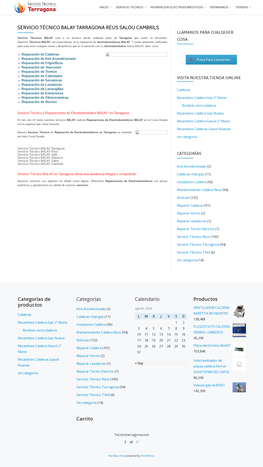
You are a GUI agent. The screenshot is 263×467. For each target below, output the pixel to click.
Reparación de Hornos (39, 102)
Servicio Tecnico (129, 7)
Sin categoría (187, 260)
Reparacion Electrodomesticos (177, 7)
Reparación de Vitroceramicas (45, 97)
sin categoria (187, 136)
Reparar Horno (188, 213)
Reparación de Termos (39, 71)
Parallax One (116, 456)
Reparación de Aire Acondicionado (49, 58)
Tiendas (241, 7)
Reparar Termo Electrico (196, 229)
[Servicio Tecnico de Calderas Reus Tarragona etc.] (36, 7)
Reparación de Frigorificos (42, 63)
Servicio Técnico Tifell (193, 252)
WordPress (148, 456)
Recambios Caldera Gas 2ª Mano (201, 97)
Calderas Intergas (190, 174)
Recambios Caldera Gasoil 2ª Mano (203, 121)
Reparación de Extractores (42, 93)
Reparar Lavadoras (191, 221)
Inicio (104, 7)
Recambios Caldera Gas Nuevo (200, 113)
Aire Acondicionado (191, 166)
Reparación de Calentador (42, 76)
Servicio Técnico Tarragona (198, 244)
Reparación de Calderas (40, 54)
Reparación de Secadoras (42, 80)
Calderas (183, 90)
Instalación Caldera (191, 182)
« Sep (139, 363)
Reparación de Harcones (41, 67)
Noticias (183, 197)
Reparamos (219, 7)
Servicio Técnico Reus (193, 236)
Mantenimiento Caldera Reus (199, 190)
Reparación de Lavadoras (42, 84)
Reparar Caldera (189, 205)
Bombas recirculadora (199, 105)
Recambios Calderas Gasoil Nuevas (204, 129)
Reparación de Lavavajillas (42, 89)
